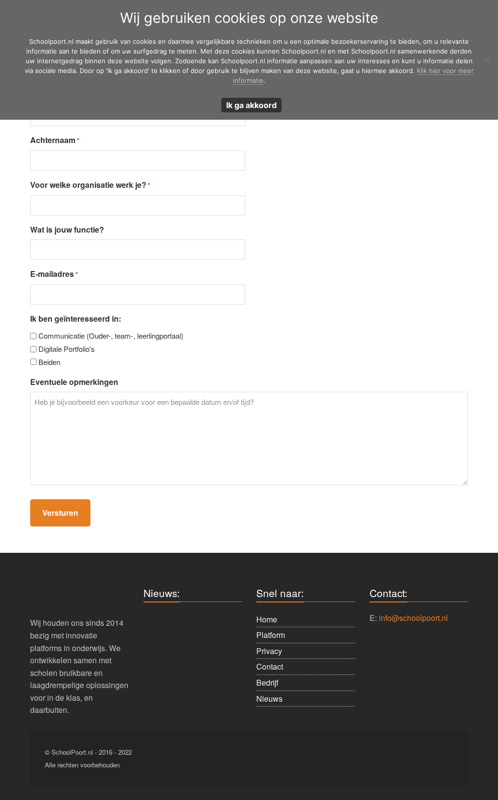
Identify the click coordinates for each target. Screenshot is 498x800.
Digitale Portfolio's (66, 349)
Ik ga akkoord (251, 105)
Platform (270, 634)
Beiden (49, 362)
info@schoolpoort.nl (413, 617)
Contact (269, 666)
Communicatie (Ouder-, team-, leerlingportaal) (110, 335)
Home (266, 619)
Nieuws (269, 698)
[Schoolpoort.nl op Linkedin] (389, 758)
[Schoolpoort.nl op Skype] (363, 758)
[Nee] (486, 60)
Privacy (269, 650)
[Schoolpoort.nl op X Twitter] (415, 758)
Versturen (60, 512)
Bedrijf (267, 682)
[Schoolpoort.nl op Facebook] (337, 758)
